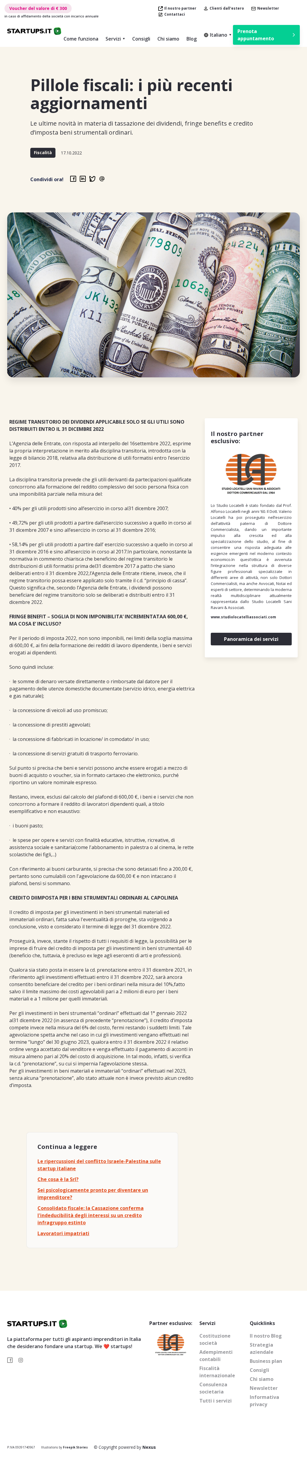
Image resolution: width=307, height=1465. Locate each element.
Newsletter (268, 8)
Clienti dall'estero (227, 8)
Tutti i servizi (215, 1400)
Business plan (266, 1361)
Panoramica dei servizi (251, 639)
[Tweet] (92, 179)
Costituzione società (215, 1339)
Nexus (149, 1447)
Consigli (141, 38)
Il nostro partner (180, 8)
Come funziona (81, 38)
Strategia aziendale (261, 1348)
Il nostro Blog (266, 1336)
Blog (191, 38)
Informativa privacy (264, 1401)
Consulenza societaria (213, 1388)
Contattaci (174, 14)
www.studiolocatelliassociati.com (243, 617)
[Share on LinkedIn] (83, 179)
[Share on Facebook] (73, 179)
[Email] (102, 179)
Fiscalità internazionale (217, 1372)
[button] (115, 38)
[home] (34, 31)
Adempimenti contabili (216, 1356)
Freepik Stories (75, 1447)
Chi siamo (168, 38)
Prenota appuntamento (255, 35)
